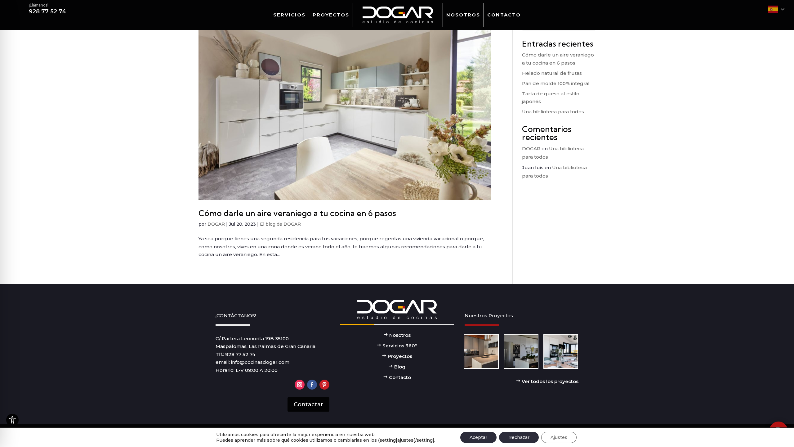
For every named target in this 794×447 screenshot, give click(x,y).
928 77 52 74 (240, 354)
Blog (399, 367)
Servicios (289, 15)
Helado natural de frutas (552, 73)
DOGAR (216, 224)
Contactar (308, 404)
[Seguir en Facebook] (312, 385)
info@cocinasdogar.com (260, 362)
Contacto (504, 15)
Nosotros (463, 15)
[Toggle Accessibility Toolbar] (12, 420)
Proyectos (331, 15)
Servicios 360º (399, 346)
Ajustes (559, 437)
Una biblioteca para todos (553, 112)
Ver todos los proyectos (549, 381)
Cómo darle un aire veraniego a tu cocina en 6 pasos (297, 213)
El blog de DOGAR (280, 224)
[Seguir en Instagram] (300, 385)
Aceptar (478, 437)
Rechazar (518, 437)
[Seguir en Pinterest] (324, 385)
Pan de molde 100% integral (556, 83)
